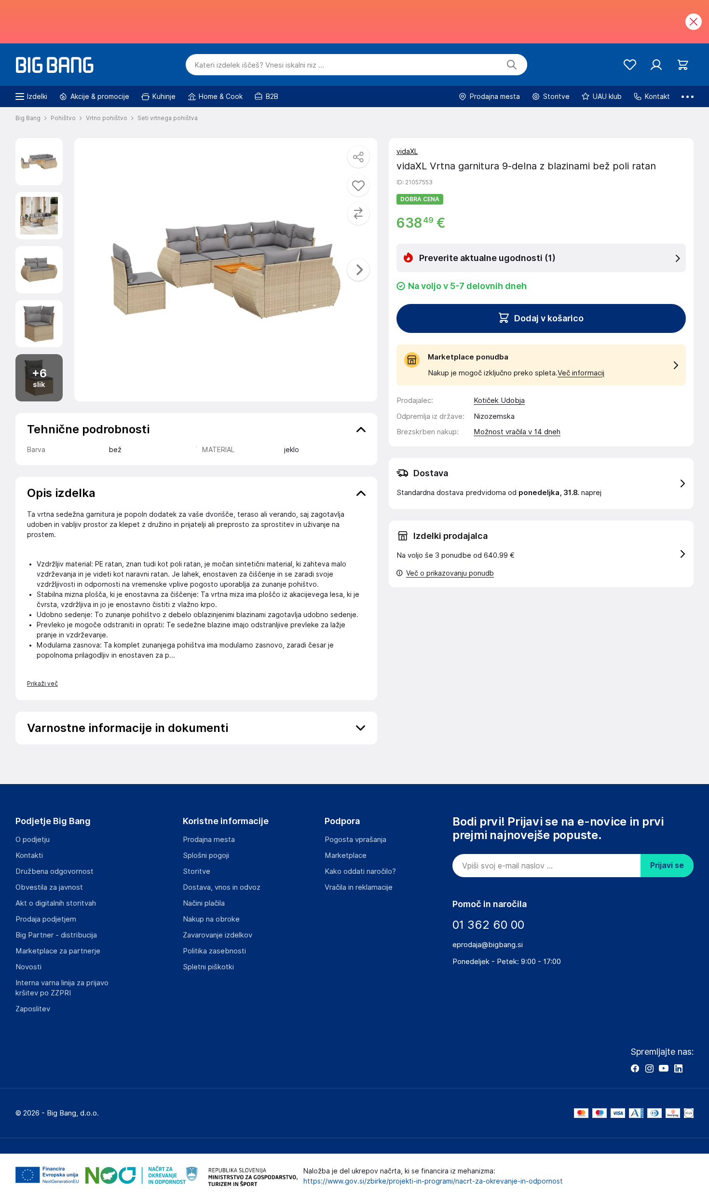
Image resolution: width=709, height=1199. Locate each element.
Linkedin (678, 1068)
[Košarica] (683, 65)
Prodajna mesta (209, 839)
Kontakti (29, 855)
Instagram (649, 1068)
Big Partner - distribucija (56, 935)
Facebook (634, 1068)
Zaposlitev (32, 1009)
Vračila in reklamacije (359, 887)
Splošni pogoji (206, 855)
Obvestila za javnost (49, 887)
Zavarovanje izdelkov (217, 935)
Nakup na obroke (211, 919)
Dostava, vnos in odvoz (221, 887)
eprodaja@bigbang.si (487, 944)
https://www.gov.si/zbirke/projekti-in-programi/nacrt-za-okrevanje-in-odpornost (433, 1181)
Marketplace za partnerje (57, 951)
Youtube (663, 1068)
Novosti (28, 967)
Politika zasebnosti (214, 951)
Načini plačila (204, 903)
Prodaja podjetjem (45, 919)
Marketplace (346, 855)
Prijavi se (667, 865)
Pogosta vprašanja (355, 839)
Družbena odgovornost (54, 871)
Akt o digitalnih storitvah (55, 903)
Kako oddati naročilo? (360, 871)
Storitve (196, 871)
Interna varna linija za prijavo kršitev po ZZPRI (62, 987)
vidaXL (407, 151)
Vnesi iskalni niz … (259, 65)
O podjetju (32, 839)
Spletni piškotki (208, 967)
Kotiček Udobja (499, 400)
